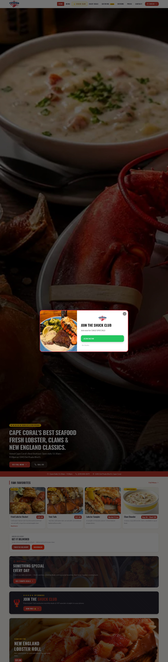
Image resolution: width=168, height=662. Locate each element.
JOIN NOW (88, 339)
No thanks (85, 345)
